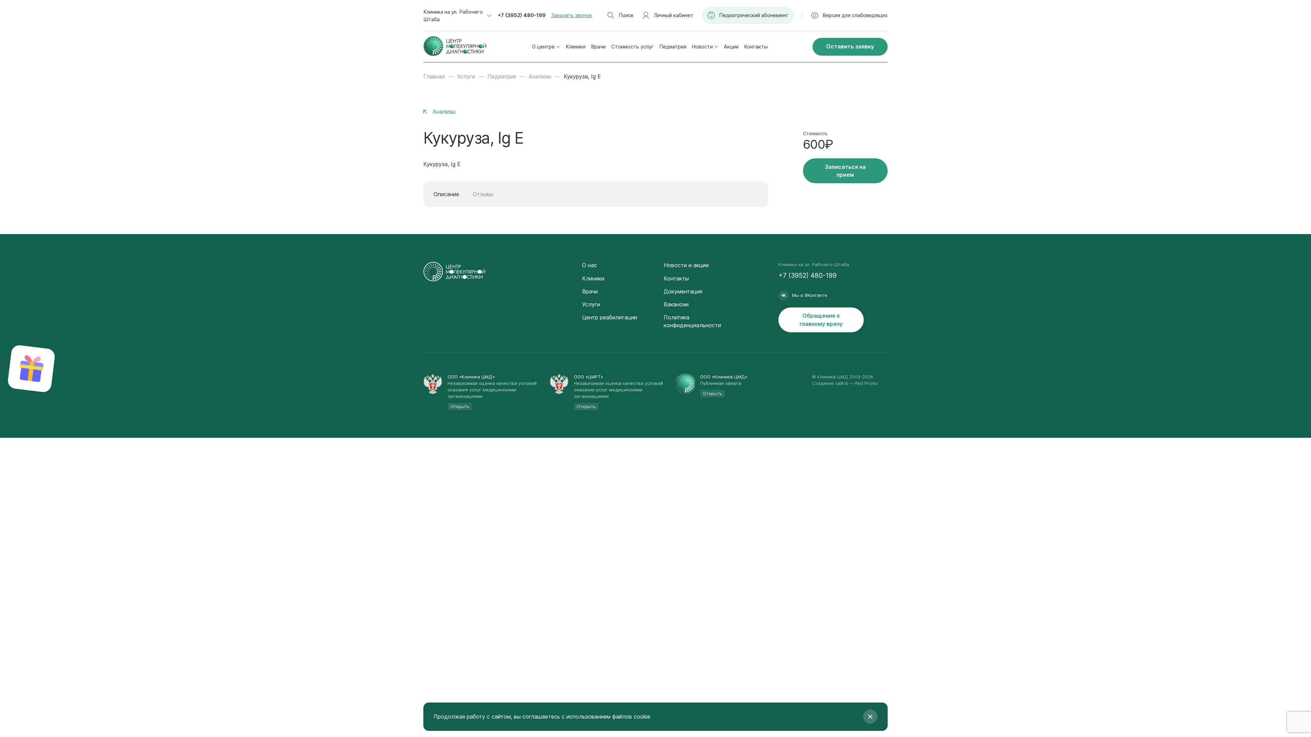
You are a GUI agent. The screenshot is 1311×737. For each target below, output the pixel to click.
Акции (731, 46)
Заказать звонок (571, 15)
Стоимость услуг (632, 46)
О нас (589, 265)
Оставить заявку (850, 46)
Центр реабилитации (609, 317)
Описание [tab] (446, 194)
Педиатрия (672, 46)
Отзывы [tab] (483, 194)
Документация (683, 291)
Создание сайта (830, 383)
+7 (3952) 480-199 (522, 15)
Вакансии (676, 304)
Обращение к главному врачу (821, 319)
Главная (434, 76)
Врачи (598, 46)
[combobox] (457, 15)
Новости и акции (686, 265)
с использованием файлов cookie (606, 716)
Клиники (576, 46)
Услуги (466, 76)
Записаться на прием (845, 170)
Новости (702, 46)
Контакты (756, 46)
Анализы (539, 76)
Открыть (459, 406)
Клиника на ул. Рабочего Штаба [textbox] (453, 16)
